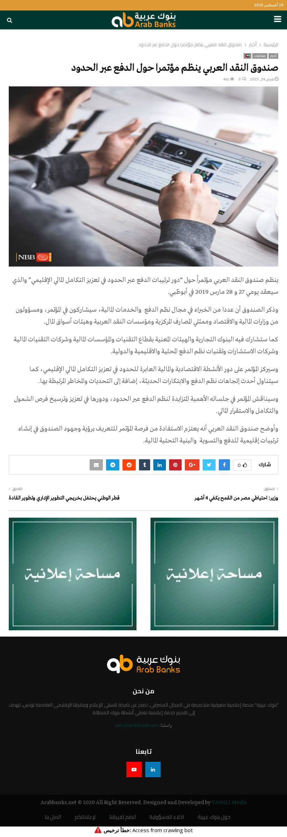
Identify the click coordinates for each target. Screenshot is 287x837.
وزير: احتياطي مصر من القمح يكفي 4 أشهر (236, 498)
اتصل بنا (52, 817)
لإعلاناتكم (85, 817)
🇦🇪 (247, 56)
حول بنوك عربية (214, 817)
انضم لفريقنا (122, 817)
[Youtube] (134, 769)
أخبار (273, 56)
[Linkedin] (153, 769)
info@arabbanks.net (136, 726)
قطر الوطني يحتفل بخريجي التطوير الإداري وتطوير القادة (64, 498)
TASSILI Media (229, 802)
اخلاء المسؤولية (166, 817)
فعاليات (260, 56)
